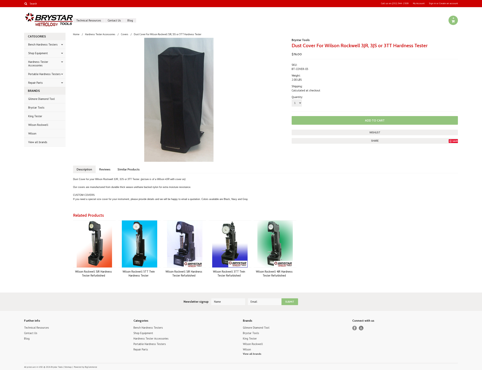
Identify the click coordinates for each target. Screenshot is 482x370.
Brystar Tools (36, 107)
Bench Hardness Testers (43, 44)
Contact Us (114, 20)
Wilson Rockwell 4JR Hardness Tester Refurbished (274, 273)
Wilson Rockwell (38, 125)
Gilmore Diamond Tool (41, 99)
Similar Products (128, 169)
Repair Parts (35, 82)
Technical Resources (88, 20)
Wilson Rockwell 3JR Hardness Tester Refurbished (183, 273)
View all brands (37, 142)
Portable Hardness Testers (44, 74)
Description (84, 169)
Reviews (104, 169)
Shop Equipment (38, 53)
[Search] (25, 3)
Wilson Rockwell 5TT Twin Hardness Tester (139, 273)
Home (76, 34)
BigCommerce (91, 367)
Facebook (354, 328)
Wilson (32, 133)
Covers (124, 34)
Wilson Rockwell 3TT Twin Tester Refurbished (229, 273)
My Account (419, 3)
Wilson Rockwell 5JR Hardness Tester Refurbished (93, 273)
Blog (130, 20)
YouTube (361, 328)
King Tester (35, 116)
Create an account (448, 3)
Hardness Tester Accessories (38, 63)
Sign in (432, 3)
